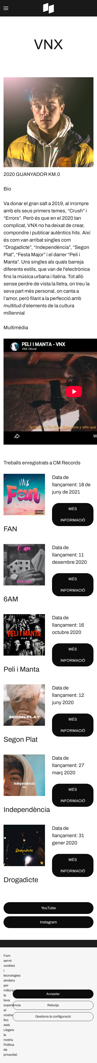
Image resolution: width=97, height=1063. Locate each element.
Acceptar (53, 994)
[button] (6, 8)
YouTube (48, 908)
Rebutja (53, 1005)
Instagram (48, 922)
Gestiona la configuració (53, 1016)
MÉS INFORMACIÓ (73, 514)
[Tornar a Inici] (48, 8)
